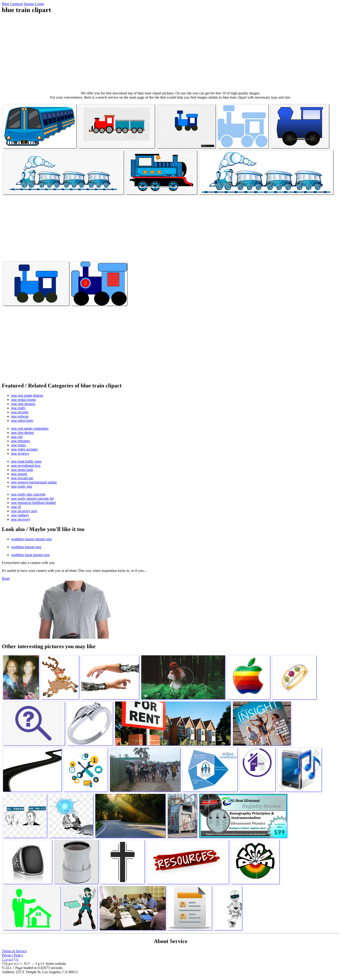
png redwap (20, 416)
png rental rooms (23, 400)
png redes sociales (24, 449)
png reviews (20, 453)
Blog (5, 4)
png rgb (17, 437)
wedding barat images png (30, 555)
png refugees (20, 441)
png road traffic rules (26, 461)
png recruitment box (26, 465)
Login (39, 4)
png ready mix (21, 486)
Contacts (16, 4)
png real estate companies (29, 428)
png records (19, 412)
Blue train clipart (15, 142)
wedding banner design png (31, 539)
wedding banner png (26, 547)
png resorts (19, 474)
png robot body (22, 420)
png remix (18, 445)
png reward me (22, 478)
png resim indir (22, 470)
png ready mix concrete (28, 494)
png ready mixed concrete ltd (32, 498)
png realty (18, 408)
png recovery (20, 519)
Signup (29, 4)
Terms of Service (14, 951)
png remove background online (34, 482)
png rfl (16, 507)
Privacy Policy (12, 955)
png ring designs (23, 404)
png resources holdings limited (33, 503)
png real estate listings (27, 395)
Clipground (23, 962)
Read (6, 578)
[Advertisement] (170, 52)
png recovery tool (24, 511)
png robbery (20, 515)
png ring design (22, 433)
